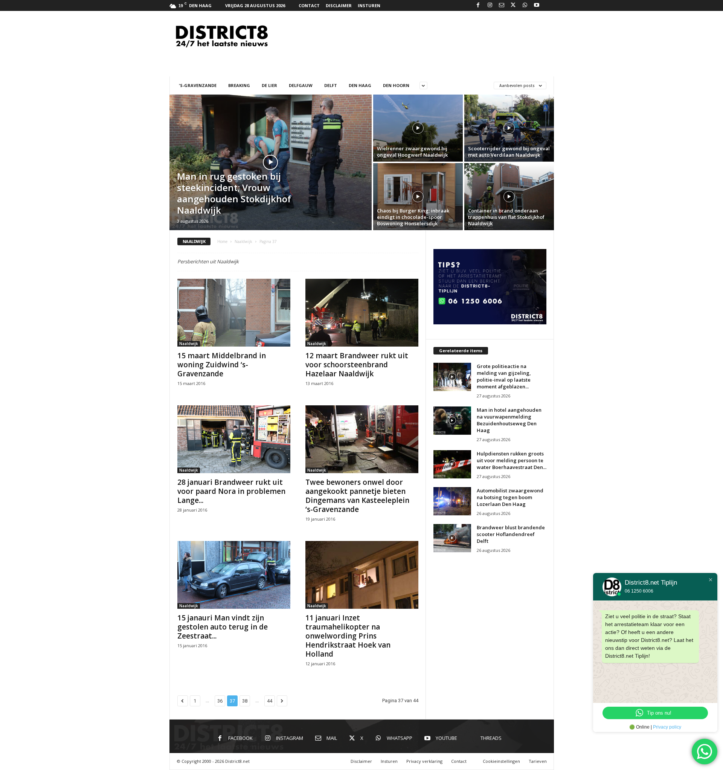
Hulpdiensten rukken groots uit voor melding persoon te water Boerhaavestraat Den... (511, 460)
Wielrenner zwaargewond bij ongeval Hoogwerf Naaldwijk (412, 151)
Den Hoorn (396, 85)
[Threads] (548, 5)
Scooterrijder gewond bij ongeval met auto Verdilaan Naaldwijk (509, 151)
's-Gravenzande (198, 85)
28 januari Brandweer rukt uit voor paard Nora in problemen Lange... (231, 491)
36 (220, 701)
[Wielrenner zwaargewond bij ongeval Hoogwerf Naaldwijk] (418, 128)
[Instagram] (489, 5)
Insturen (369, 5)
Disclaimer (339, 5)
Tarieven (538, 761)
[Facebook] (478, 5)
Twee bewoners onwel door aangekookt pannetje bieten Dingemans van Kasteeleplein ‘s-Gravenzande (357, 495)
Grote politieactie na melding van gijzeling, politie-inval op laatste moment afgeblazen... (504, 376)
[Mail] (501, 5)
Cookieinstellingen (501, 761)
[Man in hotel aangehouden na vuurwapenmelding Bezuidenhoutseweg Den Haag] (452, 420)
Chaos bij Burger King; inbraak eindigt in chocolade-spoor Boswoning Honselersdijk (413, 217)
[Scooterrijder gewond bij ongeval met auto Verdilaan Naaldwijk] (509, 128)
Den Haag (360, 85)
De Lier (269, 85)
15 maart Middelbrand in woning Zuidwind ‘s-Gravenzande (221, 365)
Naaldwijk (243, 241)
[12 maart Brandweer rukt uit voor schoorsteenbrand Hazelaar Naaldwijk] (361, 313)
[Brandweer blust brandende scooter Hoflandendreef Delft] (452, 538)
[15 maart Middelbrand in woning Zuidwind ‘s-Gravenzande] (233, 313)
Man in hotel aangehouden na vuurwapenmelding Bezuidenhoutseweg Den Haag (509, 420)
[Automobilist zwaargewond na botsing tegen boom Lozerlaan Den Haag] (452, 501)
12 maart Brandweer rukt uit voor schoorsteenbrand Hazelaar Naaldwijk (356, 365)
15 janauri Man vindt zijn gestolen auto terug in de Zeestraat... (222, 627)
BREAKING (239, 85)
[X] (513, 5)
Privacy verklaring (424, 761)
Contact (309, 5)
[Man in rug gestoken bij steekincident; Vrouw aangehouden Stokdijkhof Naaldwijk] (270, 162)
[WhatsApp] (524, 5)
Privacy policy (667, 727)
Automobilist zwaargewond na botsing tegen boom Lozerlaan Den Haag (510, 497)
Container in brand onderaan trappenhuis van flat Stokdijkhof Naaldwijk (506, 217)
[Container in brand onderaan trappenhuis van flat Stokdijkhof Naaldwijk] (509, 196)
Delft (330, 85)
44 (269, 701)
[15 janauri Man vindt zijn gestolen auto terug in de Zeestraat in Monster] (233, 575)
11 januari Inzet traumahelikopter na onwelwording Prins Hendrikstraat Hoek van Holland (347, 636)
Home (222, 241)
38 (244, 701)
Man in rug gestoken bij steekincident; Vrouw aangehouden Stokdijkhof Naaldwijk (234, 193)
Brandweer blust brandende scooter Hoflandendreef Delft (511, 534)
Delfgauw (301, 85)
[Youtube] (536, 5)
